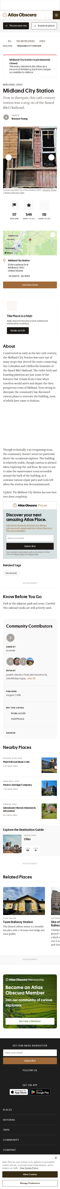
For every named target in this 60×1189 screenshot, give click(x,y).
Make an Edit (18, 330)
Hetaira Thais (21, 675)
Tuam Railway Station (18, 922)
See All (31, 678)
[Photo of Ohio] (12, 844)
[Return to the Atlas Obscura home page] (20, 15)
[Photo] (49, 765)
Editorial (9, 1120)
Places (7, 1110)
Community (11, 1140)
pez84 (9, 675)
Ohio (27, 839)
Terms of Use (33, 554)
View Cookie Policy (29, 1168)
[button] (14, 205)
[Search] (49, 15)
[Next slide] (51, 157)
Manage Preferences (30, 1183)
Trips (6, 1130)
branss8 (10, 650)
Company (9, 1150)
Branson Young (20, 119)
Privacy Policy (19, 554)
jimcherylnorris (38, 675)
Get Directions (30, 285)
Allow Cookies (30, 1174)
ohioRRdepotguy (16, 678)
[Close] (55, 1157)
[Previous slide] (9, 157)
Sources (11, 733)
